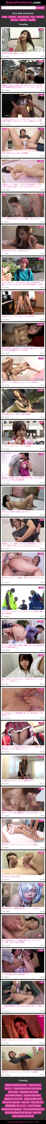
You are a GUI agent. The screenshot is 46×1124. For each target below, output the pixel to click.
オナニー (8, 1088)
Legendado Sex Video (29, 1092)
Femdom (14, 20)
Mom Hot (37, 1112)
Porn (33, 17)
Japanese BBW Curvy (33, 1099)
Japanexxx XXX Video (13, 1099)
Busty (4, 17)
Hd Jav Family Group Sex (33, 1109)
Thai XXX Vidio (35, 1085)
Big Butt (32, 20)
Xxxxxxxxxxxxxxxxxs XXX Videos (27, 1088)
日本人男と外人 (37, 1102)
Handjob (12, 17)
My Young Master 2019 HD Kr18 (18, 1112)
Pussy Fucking (23, 17)
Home (9, 1122)
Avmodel (40, 17)
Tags (16, 1122)
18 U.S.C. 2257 (33, 1122)
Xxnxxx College (34, 1106)
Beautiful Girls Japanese (12, 1109)
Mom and (25, 1102)
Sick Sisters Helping (14, 1095)
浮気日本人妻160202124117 (16, 1085)
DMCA (22, 1122)
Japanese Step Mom (32, 1095)
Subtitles (23, 20)
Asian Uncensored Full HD (23, 1116)
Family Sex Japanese (11, 1102)
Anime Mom (13, 1092)
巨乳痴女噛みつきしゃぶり (15, 1106)
